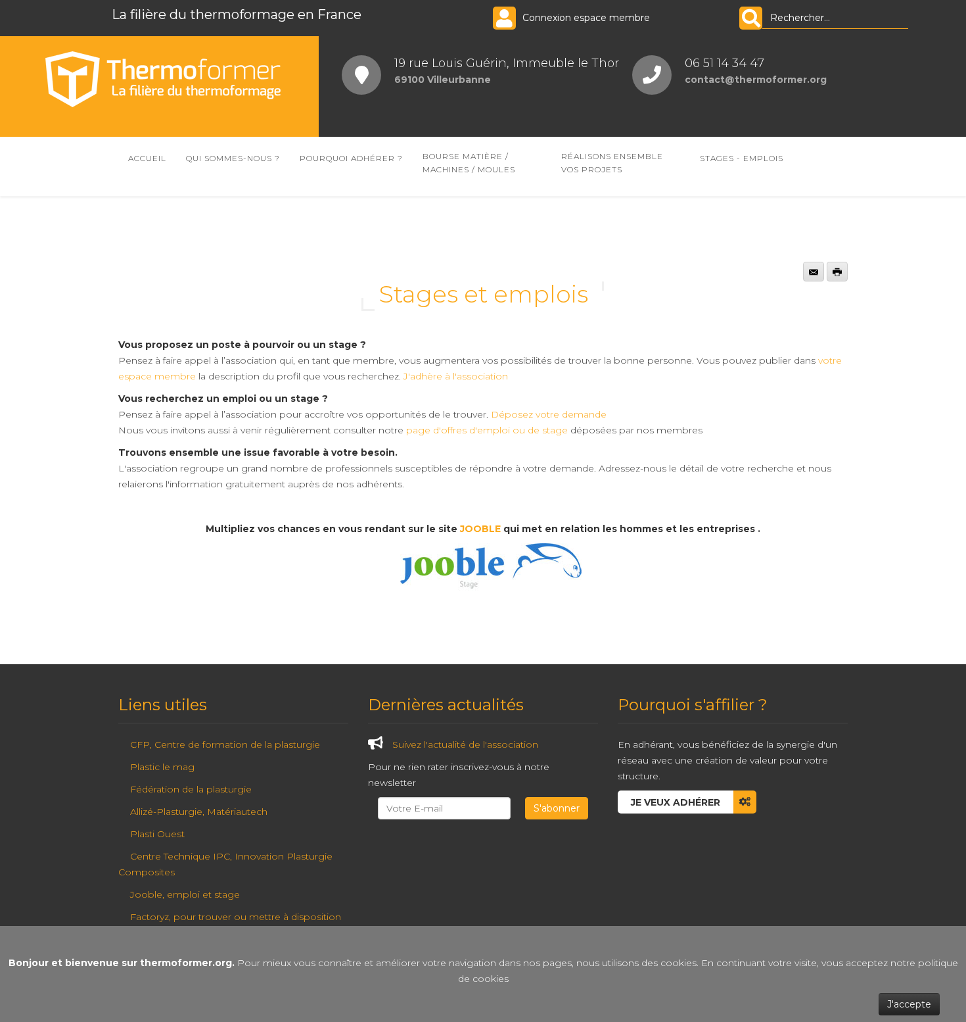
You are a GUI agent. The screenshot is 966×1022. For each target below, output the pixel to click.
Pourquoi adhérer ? (351, 158)
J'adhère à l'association (455, 376)
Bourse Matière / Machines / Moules (469, 162)
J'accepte (909, 1004)
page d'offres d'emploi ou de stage (487, 430)
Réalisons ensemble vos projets (612, 162)
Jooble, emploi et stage (185, 894)
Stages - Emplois (741, 158)
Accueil (147, 158)
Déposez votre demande (549, 414)
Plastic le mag (162, 767)
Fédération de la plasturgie (191, 789)
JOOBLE (480, 529)
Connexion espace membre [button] (586, 18)
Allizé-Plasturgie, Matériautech (198, 811)
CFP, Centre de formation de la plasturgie (225, 744)
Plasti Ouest (157, 834)
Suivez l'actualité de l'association (465, 744)
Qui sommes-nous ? (233, 158)
